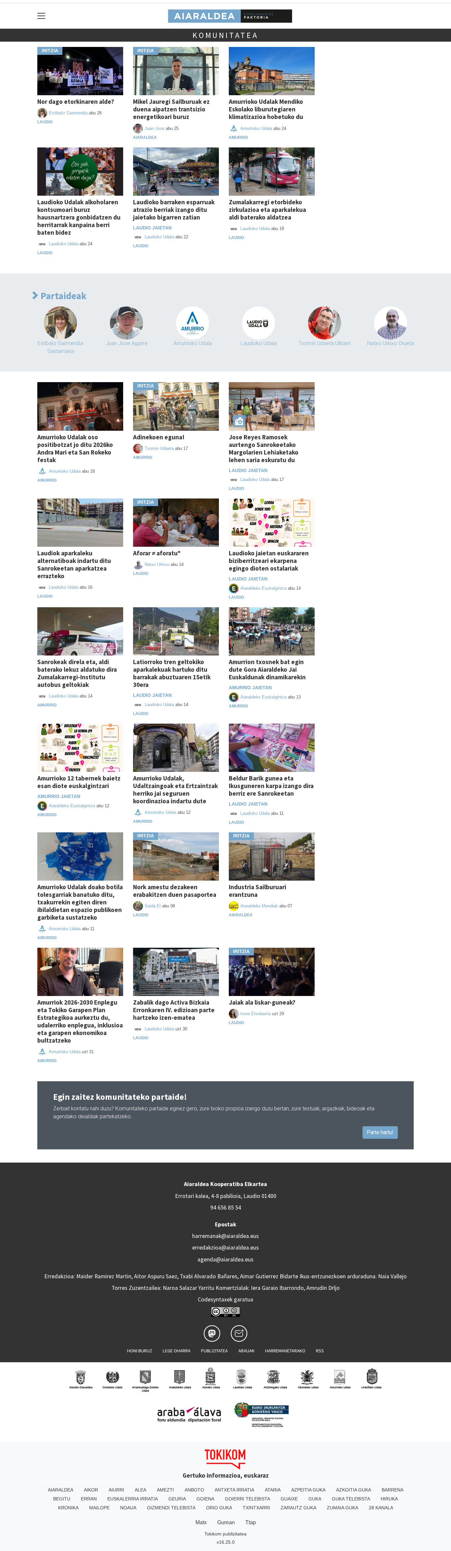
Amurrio (238, 137)
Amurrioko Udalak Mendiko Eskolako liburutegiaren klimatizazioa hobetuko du (266, 109)
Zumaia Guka (342, 1507)
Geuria (177, 1498)
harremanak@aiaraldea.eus (225, 1236)
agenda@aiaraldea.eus (225, 1259)
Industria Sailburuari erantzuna (257, 890)
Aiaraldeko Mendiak (259, 905)
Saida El (153, 905)
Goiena (205, 1498)
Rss (320, 1351)
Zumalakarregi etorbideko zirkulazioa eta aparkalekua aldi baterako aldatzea (267, 209)
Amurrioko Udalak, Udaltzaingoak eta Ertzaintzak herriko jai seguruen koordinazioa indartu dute (175, 789)
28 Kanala (381, 1507)
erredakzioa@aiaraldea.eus (225, 1247)
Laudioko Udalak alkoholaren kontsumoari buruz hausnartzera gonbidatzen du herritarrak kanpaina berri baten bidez (79, 217)
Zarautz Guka (298, 1507)
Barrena (392, 1489)
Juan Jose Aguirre (127, 343)
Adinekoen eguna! (159, 437)
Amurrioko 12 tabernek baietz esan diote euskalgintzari (79, 782)
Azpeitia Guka (308, 1489)
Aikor (91, 1489)
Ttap (250, 1522)
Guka (314, 1498)
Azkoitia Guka (353, 1489)
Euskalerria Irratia (132, 1498)
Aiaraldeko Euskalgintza (263, 588)
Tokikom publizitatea (225, 1533)
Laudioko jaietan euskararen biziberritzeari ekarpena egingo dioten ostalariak (269, 560)
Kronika (68, 1507)
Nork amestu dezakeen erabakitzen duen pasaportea (174, 890)
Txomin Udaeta (159, 448)
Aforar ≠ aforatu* (157, 553)
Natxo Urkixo (157, 564)
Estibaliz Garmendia (68, 112)
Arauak (246, 1351)
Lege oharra (177, 1351)
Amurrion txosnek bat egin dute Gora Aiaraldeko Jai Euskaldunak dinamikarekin (267, 669)
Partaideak (63, 296)
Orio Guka (219, 1507)
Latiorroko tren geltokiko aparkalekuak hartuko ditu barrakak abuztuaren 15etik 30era (172, 673)
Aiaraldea (145, 137)
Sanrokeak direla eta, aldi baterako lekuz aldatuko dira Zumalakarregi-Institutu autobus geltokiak (77, 673)
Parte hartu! (380, 1132)
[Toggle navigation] (41, 15)
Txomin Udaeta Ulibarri (325, 343)
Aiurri (116, 1489)
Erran (89, 1498)
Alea (140, 1489)
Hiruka (389, 1498)
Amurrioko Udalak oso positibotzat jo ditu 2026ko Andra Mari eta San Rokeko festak (75, 448)
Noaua (128, 1507)
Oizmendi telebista (171, 1507)
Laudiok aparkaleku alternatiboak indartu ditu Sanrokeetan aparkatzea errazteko (74, 564)
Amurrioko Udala (256, 128)
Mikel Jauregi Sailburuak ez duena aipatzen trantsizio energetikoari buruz (171, 109)
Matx (201, 1522)
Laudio (44, 122)
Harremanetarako (285, 1351)
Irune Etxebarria (255, 1013)
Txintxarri (256, 1507)
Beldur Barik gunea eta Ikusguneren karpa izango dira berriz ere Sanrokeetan (271, 785)
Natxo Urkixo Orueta (390, 343)
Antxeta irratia (234, 1489)
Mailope (99, 1507)
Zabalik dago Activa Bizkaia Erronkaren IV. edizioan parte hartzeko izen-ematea (174, 1009)
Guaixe (289, 1498)
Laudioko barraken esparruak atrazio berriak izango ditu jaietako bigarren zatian (174, 209)
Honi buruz (139, 1351)
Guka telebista (351, 1498)
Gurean (226, 1522)
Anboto (194, 1489)
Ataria (273, 1489)
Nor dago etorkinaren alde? (75, 101)
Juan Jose (154, 128)
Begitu (61, 1498)
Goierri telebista (247, 1498)
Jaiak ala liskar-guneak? (262, 1002)
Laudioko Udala (63, 243)
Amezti (165, 1489)
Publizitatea (214, 1351)
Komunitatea (225, 35)
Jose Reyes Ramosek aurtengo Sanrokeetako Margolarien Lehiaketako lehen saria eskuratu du (263, 448)
